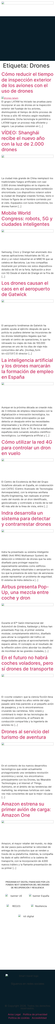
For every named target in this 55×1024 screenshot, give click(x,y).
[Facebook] (13, 993)
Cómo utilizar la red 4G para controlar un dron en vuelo (26, 447)
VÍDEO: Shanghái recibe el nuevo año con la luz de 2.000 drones (23, 141)
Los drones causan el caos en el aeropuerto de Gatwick (25, 288)
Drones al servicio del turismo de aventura (25, 734)
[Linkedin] (32, 993)
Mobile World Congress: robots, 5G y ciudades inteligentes (27, 218)
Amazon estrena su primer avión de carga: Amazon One (26, 809)
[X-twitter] (22, 993)
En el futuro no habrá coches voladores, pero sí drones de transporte (27, 663)
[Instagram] (41, 993)
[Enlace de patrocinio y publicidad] (27, 3)
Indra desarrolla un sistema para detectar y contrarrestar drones (26, 518)
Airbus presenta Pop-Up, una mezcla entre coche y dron (25, 592)
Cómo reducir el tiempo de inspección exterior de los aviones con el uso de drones (27, 82)
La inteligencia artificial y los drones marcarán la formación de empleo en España (27, 368)
